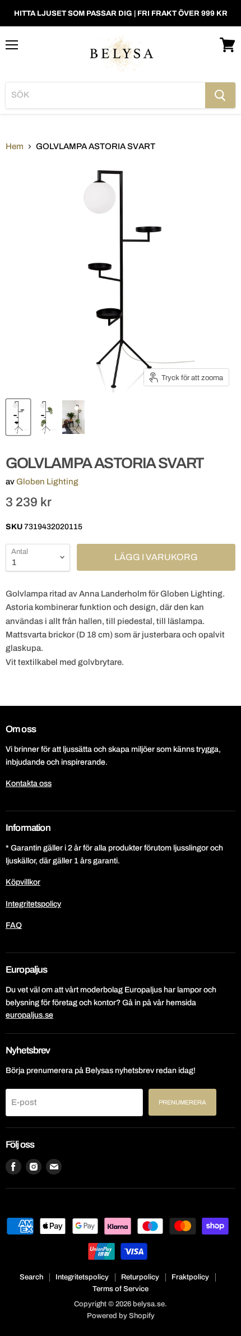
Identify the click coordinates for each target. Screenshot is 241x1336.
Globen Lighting (47, 481)
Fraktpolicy (190, 1277)
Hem (15, 146)
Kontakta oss (29, 783)
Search (31, 1277)
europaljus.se (29, 1015)
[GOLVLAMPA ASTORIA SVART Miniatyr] (18, 417)
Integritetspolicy (33, 904)
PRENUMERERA (182, 1102)
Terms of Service (120, 1289)
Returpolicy (140, 1277)
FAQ (14, 925)
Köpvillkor (23, 882)
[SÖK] (220, 95)
